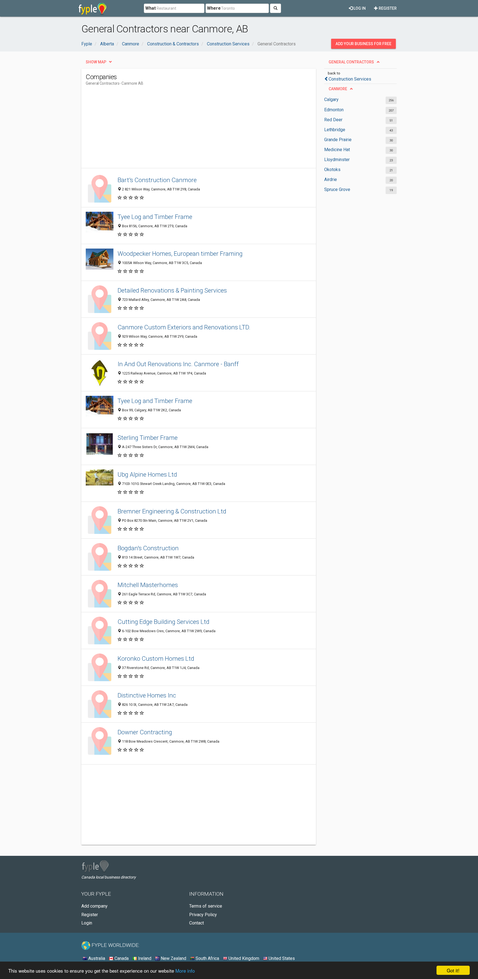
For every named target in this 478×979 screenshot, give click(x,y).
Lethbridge (334, 129)
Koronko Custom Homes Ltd (156, 658)
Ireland (144, 958)
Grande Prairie (338, 139)
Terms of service (205, 906)
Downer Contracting (145, 732)
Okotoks (332, 169)
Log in (359, 8)
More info (185, 970)
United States (281, 958)
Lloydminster (337, 159)
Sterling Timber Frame (148, 437)
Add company (94, 906)
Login (86, 923)
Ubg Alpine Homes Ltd (147, 474)
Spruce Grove (337, 189)
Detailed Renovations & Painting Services (172, 290)
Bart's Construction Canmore (157, 180)
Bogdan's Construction (148, 548)
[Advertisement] (186, 129)
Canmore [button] (338, 89)
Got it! (453, 970)
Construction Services (350, 79)
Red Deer (333, 119)
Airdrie (330, 179)
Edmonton (334, 109)
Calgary (331, 99)
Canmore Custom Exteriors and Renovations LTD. (184, 327)
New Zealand (173, 958)
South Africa (206, 958)
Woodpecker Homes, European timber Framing (180, 253)
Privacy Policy (203, 914)
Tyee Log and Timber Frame (155, 216)
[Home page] (92, 8)
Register (387, 8)
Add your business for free (363, 44)
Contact (196, 923)
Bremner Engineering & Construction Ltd (172, 511)
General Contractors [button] (351, 62)
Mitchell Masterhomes (148, 584)
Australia (96, 958)
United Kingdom (243, 958)
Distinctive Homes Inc (147, 695)
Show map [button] (96, 62)
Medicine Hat (337, 149)
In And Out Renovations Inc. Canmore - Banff (178, 364)
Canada (121, 958)
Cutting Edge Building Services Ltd (163, 621)
